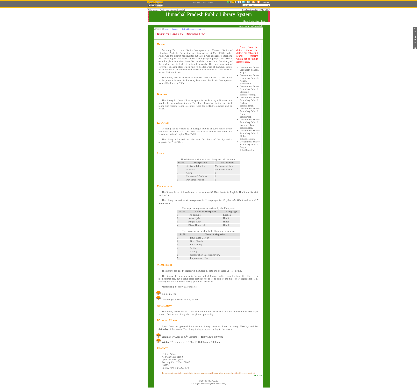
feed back (240, 373)
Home (246, 21)
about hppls (173, 373)
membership (206, 373)
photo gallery (194, 373)
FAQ (263, 21)
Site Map (255, 21)
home (164, 373)
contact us (249, 373)
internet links (229, 373)
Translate (265, 2)
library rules (217, 373)
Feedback (415, 38)
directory (183, 373)
